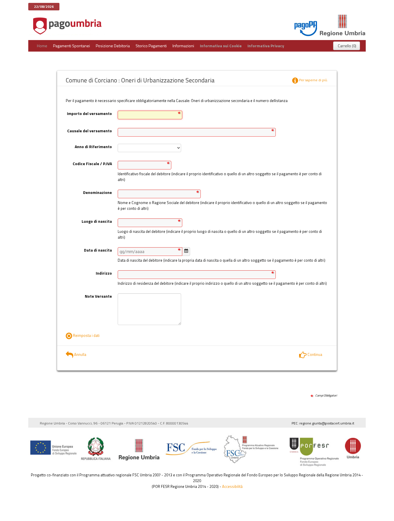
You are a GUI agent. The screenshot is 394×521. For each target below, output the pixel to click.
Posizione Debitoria (113, 46)
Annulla (79, 354)
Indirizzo (104, 273)
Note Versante (98, 296)
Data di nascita (98, 250)
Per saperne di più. (313, 80)
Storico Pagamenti (151, 46)
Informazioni (183, 46)
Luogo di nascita (97, 221)
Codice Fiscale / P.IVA (92, 164)
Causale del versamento (89, 131)
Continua (314, 354)
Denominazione (97, 192)
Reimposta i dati (86, 335)
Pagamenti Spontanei (71, 46)
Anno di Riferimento (93, 147)
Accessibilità (232, 486)
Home (42, 46)
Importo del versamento (89, 113)
